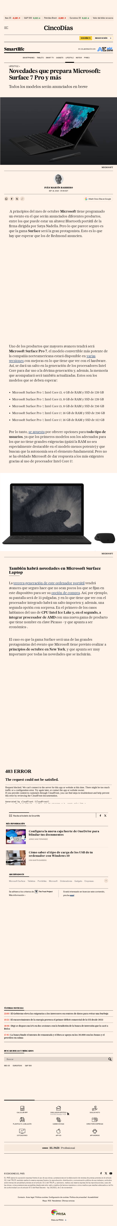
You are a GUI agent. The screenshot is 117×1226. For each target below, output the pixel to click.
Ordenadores (66, 881)
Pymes (86, 58)
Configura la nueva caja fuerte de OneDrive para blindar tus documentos (64, 833)
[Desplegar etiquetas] (106, 881)
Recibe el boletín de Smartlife (26, 816)
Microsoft (53, 881)
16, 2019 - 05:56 (58, 191)
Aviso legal (30, 1197)
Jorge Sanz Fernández (38, 839)
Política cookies (41, 1197)
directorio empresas (95, 1124)
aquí (72, 895)
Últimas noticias (13, 1008)
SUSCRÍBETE (86, 38)
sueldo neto (95, 1112)
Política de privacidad (78, 1197)
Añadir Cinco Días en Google (100, 199)
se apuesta (36, 432)
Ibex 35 (8, 18)
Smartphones (28, 58)
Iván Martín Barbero (58, 187)
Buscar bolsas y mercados (19, 1051)
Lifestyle (70, 58)
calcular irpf (22, 1112)
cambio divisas (58, 1124)
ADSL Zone (104, 49)
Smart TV (50, 58)
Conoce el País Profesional (58, 1147)
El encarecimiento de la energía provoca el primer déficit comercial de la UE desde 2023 (57, 1019)
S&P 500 (28, 18)
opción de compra (65, 593)
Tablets (40, 58)
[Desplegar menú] (6, 28)
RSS (49, 1201)
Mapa (45, 1201)
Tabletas (31, 881)
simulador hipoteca (58, 1112)
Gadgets (59, 58)
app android (95, 1135)
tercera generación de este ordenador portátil (49, 583)
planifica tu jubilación (22, 1124)
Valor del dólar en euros (103, 18)
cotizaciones (22, 1135)
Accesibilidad (93, 1197)
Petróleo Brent (50, 18)
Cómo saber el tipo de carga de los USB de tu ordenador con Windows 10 (61, 854)
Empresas (89, 881)
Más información (16, 895)
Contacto (21, 1197)
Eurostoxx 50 (75, 18)
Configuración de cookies (59, 1197)
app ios (58, 1135)
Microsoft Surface (17, 881)
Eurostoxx (17, 1066)
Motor (79, 58)
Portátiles (42, 881)
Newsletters (56, 1201)
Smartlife (14, 49)
